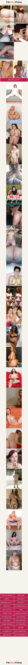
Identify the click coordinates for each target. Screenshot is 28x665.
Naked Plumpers (21, 613)
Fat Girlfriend (21, 624)
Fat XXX (7, 627)
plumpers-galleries (21, 606)
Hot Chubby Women (21, 631)
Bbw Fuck (7, 606)
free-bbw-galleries (7, 602)
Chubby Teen (7, 613)
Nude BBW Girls (21, 620)
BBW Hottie (7, 635)
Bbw (21, 610)
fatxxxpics (21, 599)
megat (7, 599)
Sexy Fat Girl (21, 617)
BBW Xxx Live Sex (14, 80)
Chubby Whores (7, 624)
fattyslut (21, 602)
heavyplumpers (7, 595)
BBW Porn (7, 620)
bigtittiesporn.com (21, 635)
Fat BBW (21, 627)
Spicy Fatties (7, 610)
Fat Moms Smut (7, 617)
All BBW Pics (7, 631)
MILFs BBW (21, 595)
